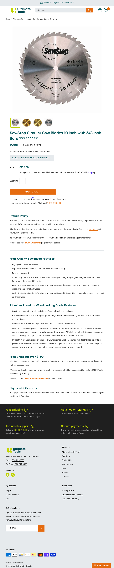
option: (30, 152)
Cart (7, 499)
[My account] (100, 10)
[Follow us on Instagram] (13, 475)
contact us (93, 229)
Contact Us (66, 460)
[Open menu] (7, 10)
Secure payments (72, 426)
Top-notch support (17, 426)
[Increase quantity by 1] (37, 181)
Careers (65, 477)
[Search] (89, 10)
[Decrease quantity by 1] (22, 181)
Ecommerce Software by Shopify (19, 566)
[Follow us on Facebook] (7, 475)
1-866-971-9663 (54, 203)
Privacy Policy (68, 491)
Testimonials (67, 465)
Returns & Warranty (70, 499)
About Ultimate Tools (71, 452)
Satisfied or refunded (74, 410)
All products (18, 19)
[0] (106, 10)
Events (65, 473)
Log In (8, 491)
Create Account (12, 495)
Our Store (66, 456)
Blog (64, 469)
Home (8, 19)
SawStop (14, 145)
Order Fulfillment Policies (72, 495)
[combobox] (60, 10)
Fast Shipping (14, 410)
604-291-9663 (18, 460)
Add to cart (33, 192)
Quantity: (14, 181)
